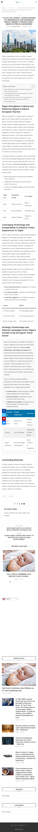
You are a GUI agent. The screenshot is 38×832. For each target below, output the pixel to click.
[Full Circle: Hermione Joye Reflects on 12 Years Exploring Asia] (19, 561)
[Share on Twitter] (4, 415)
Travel (11, 8)
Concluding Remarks (9, 101)
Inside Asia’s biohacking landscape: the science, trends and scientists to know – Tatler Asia (26, 741)
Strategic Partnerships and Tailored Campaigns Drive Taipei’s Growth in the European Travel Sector (18, 98)
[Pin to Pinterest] (4, 419)
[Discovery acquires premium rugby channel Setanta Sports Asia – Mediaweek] (8, 728)
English (8, 599)
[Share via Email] (4, 423)
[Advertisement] (19, 631)
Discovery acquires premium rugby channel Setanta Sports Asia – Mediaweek (26, 728)
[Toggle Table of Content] (32, 86)
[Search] (36, 2)
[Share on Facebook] (4, 411)
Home (3, 8)
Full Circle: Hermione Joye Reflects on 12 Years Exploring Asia (18, 689)
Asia (4, 496)
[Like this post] (15, 504)
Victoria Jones (16, 26)
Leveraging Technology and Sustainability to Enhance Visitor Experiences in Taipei (18, 94)
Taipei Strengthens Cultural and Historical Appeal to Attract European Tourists (18, 90)
